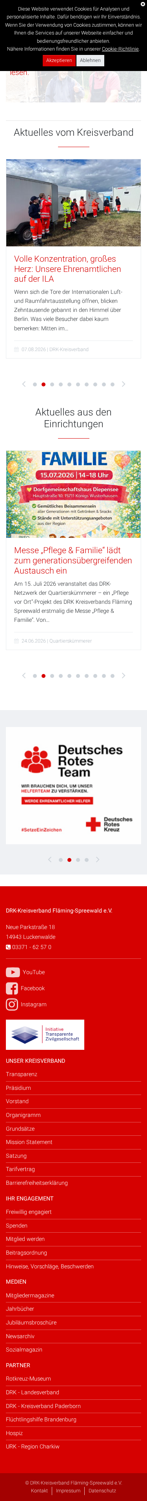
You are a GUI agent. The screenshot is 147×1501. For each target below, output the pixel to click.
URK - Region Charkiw (33, 1447)
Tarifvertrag (20, 1169)
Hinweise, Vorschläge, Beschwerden (50, 1266)
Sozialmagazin (24, 1350)
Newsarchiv (20, 1336)
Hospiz (14, 1433)
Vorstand (17, 1101)
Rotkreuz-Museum (28, 1379)
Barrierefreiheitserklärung (37, 1183)
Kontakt (39, 1490)
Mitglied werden (25, 1239)
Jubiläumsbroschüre (31, 1323)
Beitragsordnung (26, 1253)
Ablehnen (90, 60)
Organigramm (23, 1115)
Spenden (16, 1226)
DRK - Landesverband (32, 1392)
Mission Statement (29, 1142)
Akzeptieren (59, 60)
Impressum (68, 1490)
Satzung (16, 1156)
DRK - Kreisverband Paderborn (43, 1406)
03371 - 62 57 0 (31, 947)
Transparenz (21, 1074)
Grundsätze (20, 1129)
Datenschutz (102, 1490)
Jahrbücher (20, 1309)
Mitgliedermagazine (30, 1296)
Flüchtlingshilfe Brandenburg (41, 1419)
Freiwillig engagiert (29, 1212)
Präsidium (18, 1088)
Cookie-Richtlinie (120, 49)
